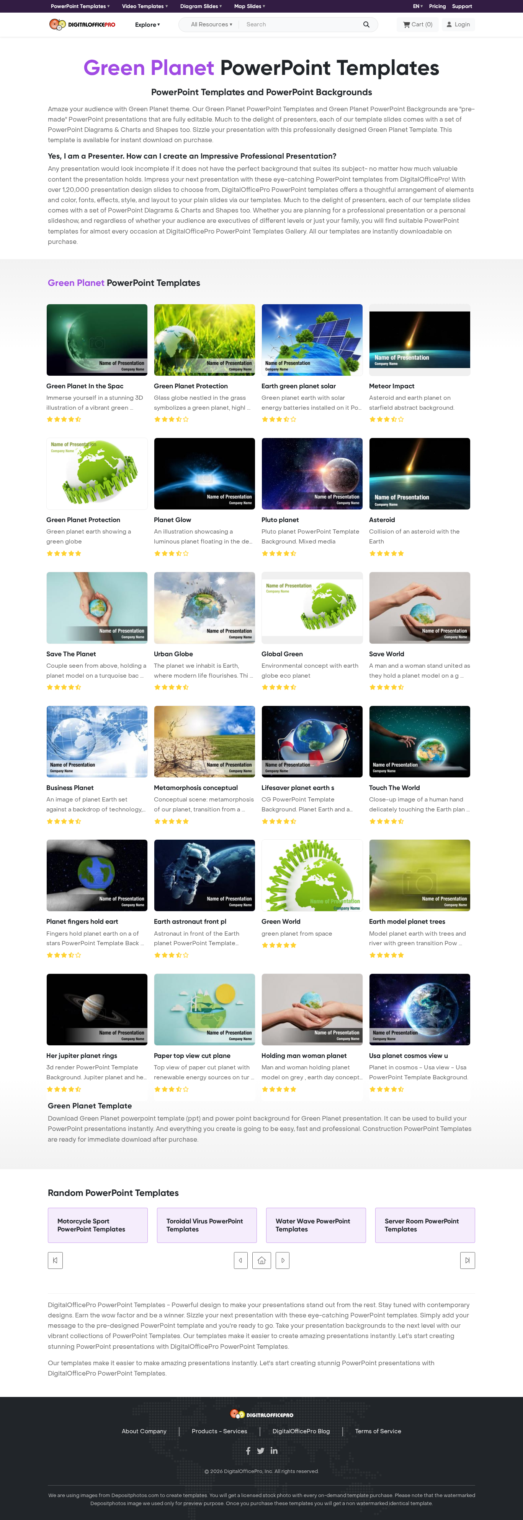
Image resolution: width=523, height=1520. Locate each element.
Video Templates (143, 6)
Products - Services (219, 1431)
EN (416, 6)
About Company (144, 1431)
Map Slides (248, 6)
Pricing (437, 6)
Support (462, 6)
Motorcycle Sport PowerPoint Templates (91, 1225)
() (422, 24)
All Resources (209, 24)
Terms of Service (378, 1431)
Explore (145, 24)
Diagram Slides (199, 6)
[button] (458, 25)
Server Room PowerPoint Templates (422, 1225)
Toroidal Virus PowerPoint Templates (205, 1225)
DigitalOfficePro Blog (301, 1431)
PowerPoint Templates (78, 6)
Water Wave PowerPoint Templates (313, 1225)
